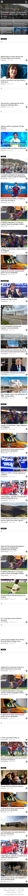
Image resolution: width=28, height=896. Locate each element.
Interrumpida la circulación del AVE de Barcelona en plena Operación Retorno (14, 351)
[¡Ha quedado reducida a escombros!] (14, 364)
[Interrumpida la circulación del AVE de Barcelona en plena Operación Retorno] (14, 341)
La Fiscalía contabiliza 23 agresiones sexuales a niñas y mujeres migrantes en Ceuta (14, 14)
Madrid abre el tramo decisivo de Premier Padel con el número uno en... (21, 25)
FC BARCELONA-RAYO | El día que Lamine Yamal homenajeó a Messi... (12, 223)
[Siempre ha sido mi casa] (14, 290)
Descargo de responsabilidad (9, 890)
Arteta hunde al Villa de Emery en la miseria (13, 596)
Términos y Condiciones (11, 892)
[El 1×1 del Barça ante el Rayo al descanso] (14, 610)
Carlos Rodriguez (4, 301)
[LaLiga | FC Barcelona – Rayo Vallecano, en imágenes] (14, 239)
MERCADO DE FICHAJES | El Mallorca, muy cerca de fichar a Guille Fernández (21, 32)
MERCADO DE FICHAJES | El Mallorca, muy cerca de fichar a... (13, 199)
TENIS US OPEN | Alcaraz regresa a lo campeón (13, 474)
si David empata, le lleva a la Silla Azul (13, 148)
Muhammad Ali (4, 18)
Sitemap (19, 892)
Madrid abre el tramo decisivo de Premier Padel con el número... (12, 57)
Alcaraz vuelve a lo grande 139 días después (12, 127)
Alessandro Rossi (4, 428)
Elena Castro (3, 788)
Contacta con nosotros (12, 888)
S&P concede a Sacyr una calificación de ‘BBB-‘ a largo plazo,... (14, 395)
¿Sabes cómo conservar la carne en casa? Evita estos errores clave (7, 25)
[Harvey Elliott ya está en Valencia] (14, 777)
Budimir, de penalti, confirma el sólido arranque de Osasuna (14, 759)
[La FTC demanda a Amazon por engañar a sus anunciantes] (14, 315)
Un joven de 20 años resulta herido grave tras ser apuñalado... (12, 272)
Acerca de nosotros (20, 890)
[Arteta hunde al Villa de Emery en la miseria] (14, 586)
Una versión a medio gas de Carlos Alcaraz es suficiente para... (12, 104)
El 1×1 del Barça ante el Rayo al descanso (11, 619)
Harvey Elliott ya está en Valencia (12, 786)
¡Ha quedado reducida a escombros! (13, 373)
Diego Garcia (3, 60)
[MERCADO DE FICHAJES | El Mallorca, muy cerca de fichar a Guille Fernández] (14, 189)
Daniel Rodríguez (4, 670)
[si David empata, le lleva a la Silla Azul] (14, 139)
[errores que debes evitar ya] (14, 729)
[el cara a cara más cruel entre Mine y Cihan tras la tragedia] (14, 71)
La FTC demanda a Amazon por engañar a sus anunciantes (11, 327)
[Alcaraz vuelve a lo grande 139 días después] (14, 118)
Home (5, 888)
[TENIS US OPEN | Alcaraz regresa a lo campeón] (14, 464)
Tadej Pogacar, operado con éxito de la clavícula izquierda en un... (14, 497)
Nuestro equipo (21, 888)
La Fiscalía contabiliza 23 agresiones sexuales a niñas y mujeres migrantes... (14, 176)
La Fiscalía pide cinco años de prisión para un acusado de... (13, 833)
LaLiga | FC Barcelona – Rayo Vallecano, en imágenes (14, 250)
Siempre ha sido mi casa (9, 299)
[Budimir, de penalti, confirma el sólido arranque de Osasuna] (14, 749)
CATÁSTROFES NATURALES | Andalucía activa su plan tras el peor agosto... (14, 519)
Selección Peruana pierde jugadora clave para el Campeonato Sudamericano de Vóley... (12, 548)
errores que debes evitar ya (10, 738)
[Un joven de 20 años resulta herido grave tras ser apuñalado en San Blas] (14, 262)
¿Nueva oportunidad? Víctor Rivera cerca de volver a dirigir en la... (12, 640)
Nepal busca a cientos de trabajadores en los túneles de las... (13, 878)
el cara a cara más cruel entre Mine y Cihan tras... (13, 81)
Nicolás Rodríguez (4, 551)
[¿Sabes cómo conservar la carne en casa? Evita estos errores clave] (14, 659)
